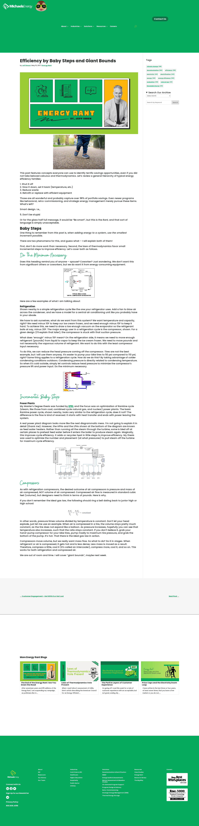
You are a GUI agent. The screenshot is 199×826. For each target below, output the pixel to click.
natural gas (166, 82)
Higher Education (76, 778)
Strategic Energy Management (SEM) (115, 793)
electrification (167, 74)
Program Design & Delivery (111, 787)
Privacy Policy (12, 802)
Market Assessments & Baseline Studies (113, 781)
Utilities (73, 786)
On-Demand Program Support (113, 784)
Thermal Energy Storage (111, 795)
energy (151, 78)
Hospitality (74, 780)
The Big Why (138, 780)
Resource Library (140, 778)
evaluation (152, 82)
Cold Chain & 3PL (76, 772)
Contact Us (160, 18)
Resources (101, 26)
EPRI (71, 406)
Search (175, 102)
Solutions (88, 26)
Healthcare (74, 775)
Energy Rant (47, 65)
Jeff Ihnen (26, 65)
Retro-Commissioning (110, 790)
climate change (154, 66)
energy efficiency (166, 78)
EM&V (104, 775)
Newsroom (42, 775)
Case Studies (139, 772)
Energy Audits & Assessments (112, 778)
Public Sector (74, 783)
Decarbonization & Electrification (114, 772)
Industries (75, 26)
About (63, 26)
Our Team (41, 780)
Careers (113, 26)
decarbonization (154, 70)
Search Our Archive (159, 92)
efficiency (170, 70)
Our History (42, 778)
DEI (39, 772)
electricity (152, 74)
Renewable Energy (155, 86)
